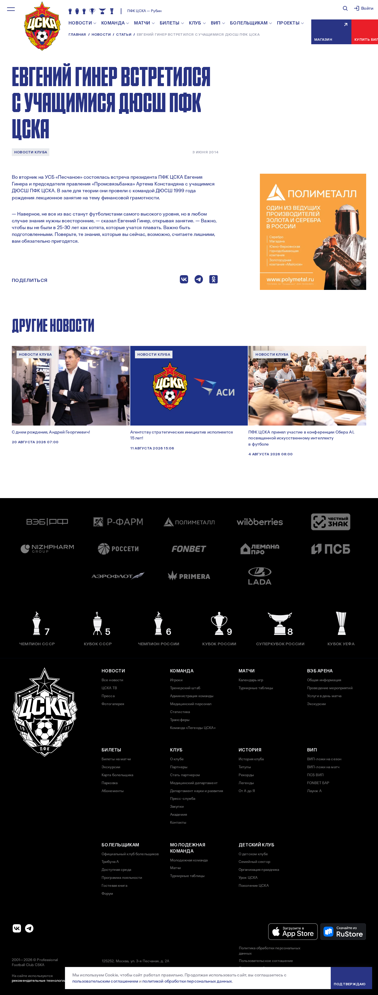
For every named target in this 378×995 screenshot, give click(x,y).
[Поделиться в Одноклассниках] (213, 280)
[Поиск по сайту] (345, 8)
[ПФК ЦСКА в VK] (17, 928)
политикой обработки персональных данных (187, 981)
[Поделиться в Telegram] (199, 280)
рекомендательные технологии (39, 980)
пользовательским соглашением (105, 981)
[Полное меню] (11, 9)
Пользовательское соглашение (266, 961)
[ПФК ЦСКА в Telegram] (29, 928)
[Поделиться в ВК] (184, 280)
